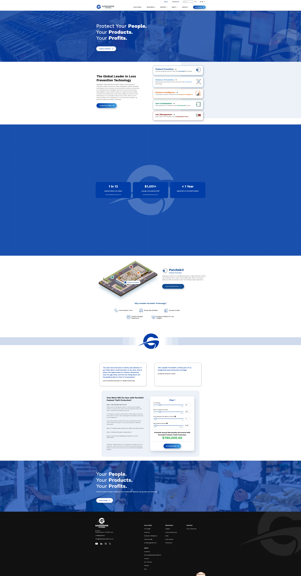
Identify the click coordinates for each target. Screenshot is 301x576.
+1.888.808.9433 (100, 535)
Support (189, 525)
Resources (169, 525)
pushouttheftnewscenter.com (113, 194)
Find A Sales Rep (191, 529)
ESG (145, 569)
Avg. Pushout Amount (159, 423)
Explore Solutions (105, 49)
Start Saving (103, 500)
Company (147, 551)
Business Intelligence (150, 536)
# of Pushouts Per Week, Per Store (163, 416)
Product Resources (171, 532)
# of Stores (156, 403)
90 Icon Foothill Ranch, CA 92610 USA (104, 531)
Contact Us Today (105, 105)
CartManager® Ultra (150, 543)
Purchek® (147, 529)
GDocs (166, 1)
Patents (146, 565)
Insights (167, 529)
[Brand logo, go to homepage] (104, 9)
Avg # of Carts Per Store (160, 409)
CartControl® (148, 539)
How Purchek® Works (172, 286)
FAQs (166, 536)
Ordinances (168, 543)
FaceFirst (147, 532)
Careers (146, 558)
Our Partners (148, 562)
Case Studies (169, 539)
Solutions (148, 525)
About (146, 548)
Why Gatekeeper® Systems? (152, 555)
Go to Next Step (171, 446)
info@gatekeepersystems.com (104, 539)
